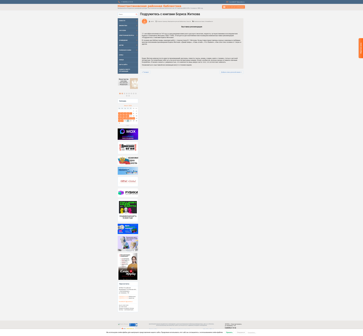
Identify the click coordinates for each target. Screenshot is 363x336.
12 (125, 116)
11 (122, 116)
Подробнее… (252, 332)
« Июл (127, 125)
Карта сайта (123, 64)
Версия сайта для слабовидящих (235, 7)
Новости (122, 20)
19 (125, 118)
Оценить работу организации (124, 70)
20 (128, 118)
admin (152, 21)
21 (130, 118)
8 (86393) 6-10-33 (124, 296)
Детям (121, 45)
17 (119, 118)
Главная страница (162, 21)
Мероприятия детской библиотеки (177, 21)
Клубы (121, 55)
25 (122, 120)
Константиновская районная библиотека (149, 6)
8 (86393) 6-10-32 (123, 298)
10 (119, 116)
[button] (128, 83)
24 (119, 120)
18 (122, 118)
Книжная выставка (199, 21)
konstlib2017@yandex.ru (237, 2)
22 (133, 118)
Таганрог (146, 72)
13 (128, 116)
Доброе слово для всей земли (230, 72)
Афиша (121, 59)
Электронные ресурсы (126, 35)
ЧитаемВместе (209, 21)
